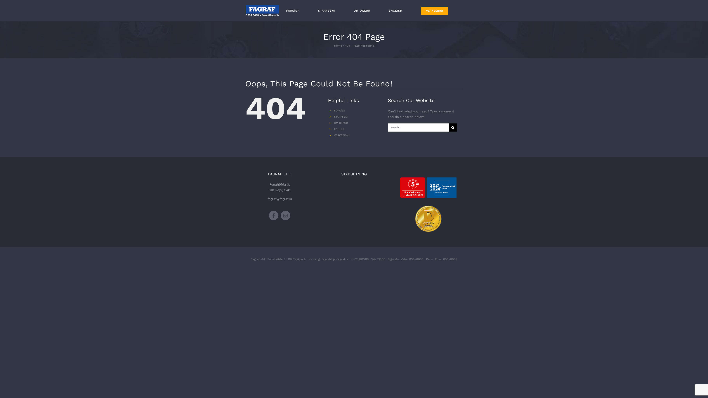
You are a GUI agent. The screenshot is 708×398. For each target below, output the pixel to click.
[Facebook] (273, 215)
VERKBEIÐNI (341, 135)
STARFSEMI (341, 116)
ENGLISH (339, 129)
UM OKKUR (341, 122)
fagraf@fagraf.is (280, 199)
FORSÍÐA (339, 110)
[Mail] (285, 215)
